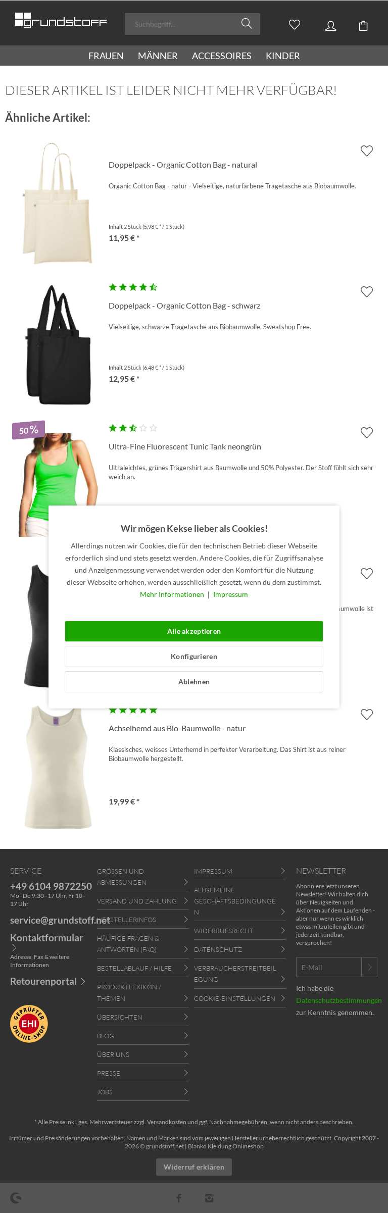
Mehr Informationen (173, 594)
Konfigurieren (194, 656)
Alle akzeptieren (194, 631)
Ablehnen (194, 681)
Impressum (230, 594)
